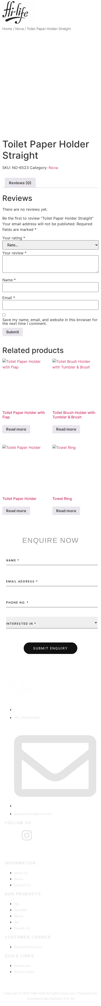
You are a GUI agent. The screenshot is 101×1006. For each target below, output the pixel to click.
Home (7, 29)
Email (8, 298)
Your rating (13, 238)
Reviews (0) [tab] (20, 182)
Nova (19, 29)
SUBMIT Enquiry (50, 648)
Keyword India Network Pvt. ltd (50, 999)
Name (9, 280)
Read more (16, 429)
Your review (14, 253)
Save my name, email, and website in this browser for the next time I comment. (49, 321)
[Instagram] (27, 835)
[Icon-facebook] (10, 835)
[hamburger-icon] (93, 13)
